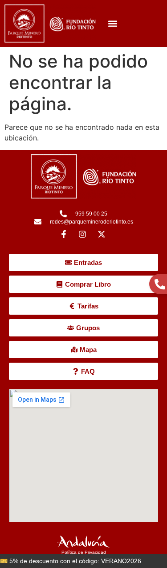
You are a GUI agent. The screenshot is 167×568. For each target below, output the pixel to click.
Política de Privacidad (83, 552)
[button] (113, 23)
